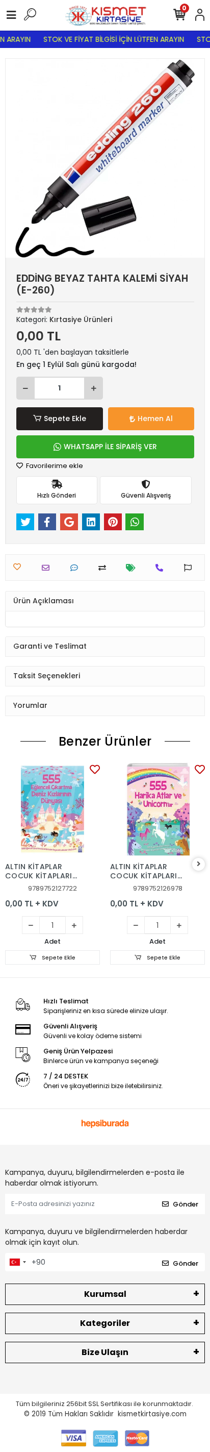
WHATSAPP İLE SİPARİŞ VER (110, 446)
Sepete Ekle (65, 418)
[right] (198, 864)
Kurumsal (105, 1294)
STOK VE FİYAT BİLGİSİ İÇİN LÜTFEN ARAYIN (110, 39)
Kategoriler (105, 1323)
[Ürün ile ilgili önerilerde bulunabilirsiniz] (190, 567)
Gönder (185, 1204)
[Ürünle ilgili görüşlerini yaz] (77, 567)
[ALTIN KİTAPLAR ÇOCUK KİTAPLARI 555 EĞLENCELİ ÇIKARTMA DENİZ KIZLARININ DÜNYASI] (52, 809)
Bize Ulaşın (105, 1352)
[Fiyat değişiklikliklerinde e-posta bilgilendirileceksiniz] (133, 567)
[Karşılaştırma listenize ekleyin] (105, 567)
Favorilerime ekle (53, 466)
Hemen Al (155, 418)
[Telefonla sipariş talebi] (162, 567)
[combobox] (17, 1262)
